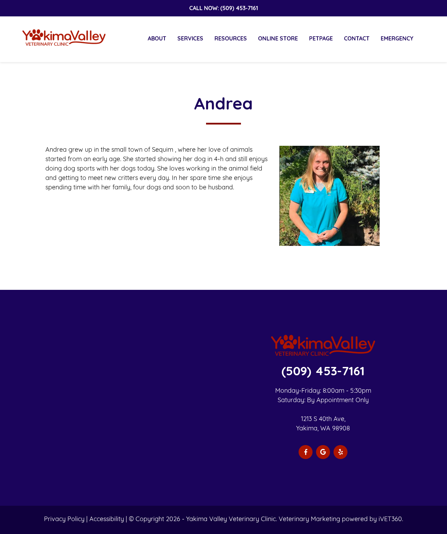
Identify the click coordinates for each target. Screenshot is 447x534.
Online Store (278, 39)
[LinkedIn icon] (340, 452)
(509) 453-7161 (239, 9)
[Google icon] (323, 452)
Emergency (397, 39)
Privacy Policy (64, 520)
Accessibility (106, 520)
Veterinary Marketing (309, 520)
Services (190, 39)
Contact (356, 39)
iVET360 (390, 520)
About (157, 39)
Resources (230, 39)
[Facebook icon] (306, 452)
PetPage (321, 39)
